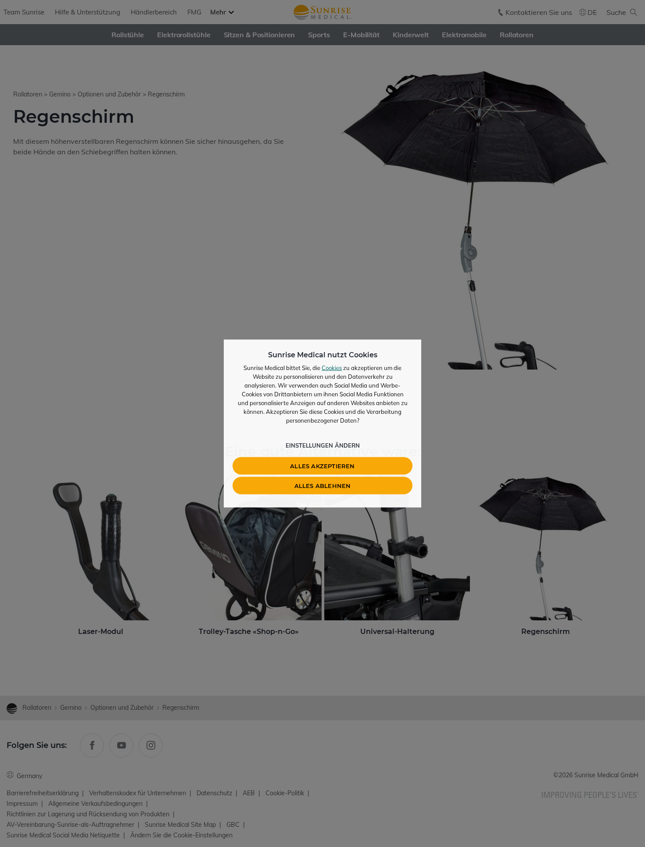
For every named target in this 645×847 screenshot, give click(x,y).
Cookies (332, 367)
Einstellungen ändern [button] (323, 445)
